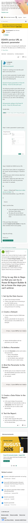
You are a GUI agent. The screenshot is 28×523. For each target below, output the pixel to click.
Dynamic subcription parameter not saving (15, 476)
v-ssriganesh (9, 62)
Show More (5, 50)
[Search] (16, 17)
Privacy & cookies (14, 515)
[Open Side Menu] (2, 17)
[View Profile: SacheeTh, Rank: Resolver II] (3, 251)
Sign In (24, 17)
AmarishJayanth (9, 30)
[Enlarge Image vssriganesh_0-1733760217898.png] (14, 114)
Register (20, 17)
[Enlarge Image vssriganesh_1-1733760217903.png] (14, 143)
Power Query (5, 21)
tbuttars (13, 478)
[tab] (13, 465)
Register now (4, 12)
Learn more (19, 26)
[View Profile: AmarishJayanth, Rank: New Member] (3, 31)
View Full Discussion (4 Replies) (9, 247)
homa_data (12, 485)
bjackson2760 (15, 493)
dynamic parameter (9, 497)
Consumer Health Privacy (20, 520)
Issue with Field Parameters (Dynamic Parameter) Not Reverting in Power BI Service (14, 483)
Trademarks (3, 517)
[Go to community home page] (9, 17)
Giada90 (12, 499)
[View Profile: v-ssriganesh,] (4, 63)
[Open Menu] (26, 21)
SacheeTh (7, 251)
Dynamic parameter (9, 502)
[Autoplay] (11, 465)
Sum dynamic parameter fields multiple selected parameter (14, 490)
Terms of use (22, 515)
